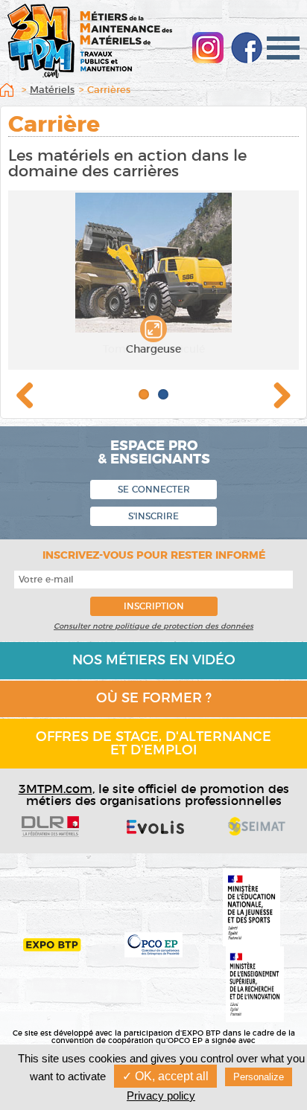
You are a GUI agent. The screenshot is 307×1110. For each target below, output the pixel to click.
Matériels (52, 90)
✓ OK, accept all (165, 1076)
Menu (283, 48)
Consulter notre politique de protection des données (153, 626)
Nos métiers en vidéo (153, 660)
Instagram (208, 47)
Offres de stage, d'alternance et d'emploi (153, 744)
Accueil (9, 91)
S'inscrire (153, 516)
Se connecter (154, 489)
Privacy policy (161, 1095)
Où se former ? (154, 698)
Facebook (246, 47)
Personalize (258, 1076)
